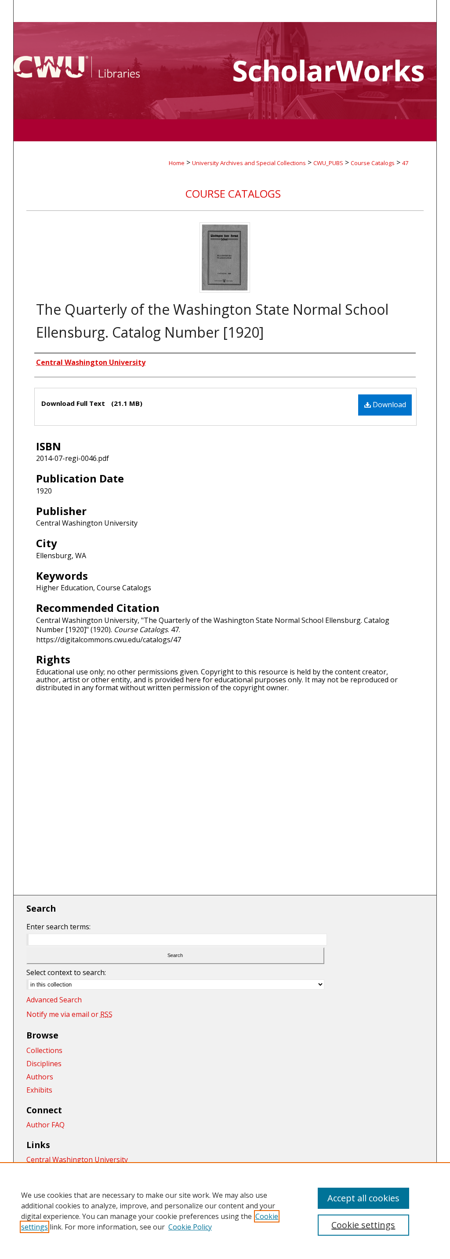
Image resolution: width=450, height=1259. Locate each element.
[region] (225, 1210)
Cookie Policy (190, 1227)
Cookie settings (363, 1225)
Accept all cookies (363, 1198)
